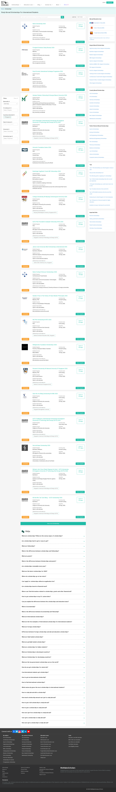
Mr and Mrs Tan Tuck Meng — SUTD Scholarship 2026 (47, 497)
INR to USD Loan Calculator (74, 739)
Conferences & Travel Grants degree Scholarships (100, 76)
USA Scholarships (93, 93)
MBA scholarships (7, 748)
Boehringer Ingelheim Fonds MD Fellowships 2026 (47, 171)
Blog (3, 771)
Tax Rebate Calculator (73, 744)
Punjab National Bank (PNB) (100, 32)
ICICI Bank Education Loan (46, 755)
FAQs (3, 775)
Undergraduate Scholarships (9, 751)
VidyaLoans (43, 757)
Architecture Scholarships (9, 739)
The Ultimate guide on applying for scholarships (100, 175)
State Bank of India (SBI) (99, 22)
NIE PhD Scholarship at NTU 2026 (42, 319)
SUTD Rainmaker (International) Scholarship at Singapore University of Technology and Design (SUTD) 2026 (48, 121)
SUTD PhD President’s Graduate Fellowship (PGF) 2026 (48, 222)
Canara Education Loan (45, 746)
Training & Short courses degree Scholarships (99, 73)
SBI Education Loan (44, 739)
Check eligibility (80, 41)
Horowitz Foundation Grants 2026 (42, 147)
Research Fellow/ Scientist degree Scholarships (100, 79)
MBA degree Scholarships (95, 57)
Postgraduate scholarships (9, 762)
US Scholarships (25, 737)
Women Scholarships (94, 215)
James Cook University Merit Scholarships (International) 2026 (50, 247)
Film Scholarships (93, 141)
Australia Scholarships (94, 102)
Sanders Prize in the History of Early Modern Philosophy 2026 (50, 296)
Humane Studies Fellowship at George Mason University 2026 (50, 95)
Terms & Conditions (25, 767)
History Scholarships (94, 154)
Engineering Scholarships (8, 744)
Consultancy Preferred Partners (46, 772)
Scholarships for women (8, 759)
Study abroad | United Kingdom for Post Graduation (101, 197)
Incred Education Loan (45, 748)
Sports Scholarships (94, 129)
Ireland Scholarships (94, 109)
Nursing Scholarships (94, 132)
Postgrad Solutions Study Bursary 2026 (43, 47)
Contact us (4, 776)
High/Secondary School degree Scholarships (99, 48)
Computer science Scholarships (96, 157)
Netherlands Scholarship (27, 755)
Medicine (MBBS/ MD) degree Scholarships (99, 64)
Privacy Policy (24, 769)
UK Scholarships (93, 96)
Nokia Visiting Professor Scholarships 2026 (45, 272)
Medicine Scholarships (94, 148)
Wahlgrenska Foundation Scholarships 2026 (45, 344)
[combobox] (10, 103)
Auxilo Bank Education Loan (46, 753)
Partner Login (42, 767)
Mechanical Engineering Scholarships (98, 138)
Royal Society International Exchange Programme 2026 (48, 71)
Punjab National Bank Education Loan (48, 751)
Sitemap (23, 773)
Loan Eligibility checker (73, 746)
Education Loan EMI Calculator (75, 737)
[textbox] (11, 110)
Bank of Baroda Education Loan (47, 742)
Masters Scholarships (8, 753)
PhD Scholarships (7, 755)
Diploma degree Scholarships (96, 61)
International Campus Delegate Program (46, 770)
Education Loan (43, 737)
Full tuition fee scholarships (95, 228)
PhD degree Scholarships (95, 67)
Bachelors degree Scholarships (96, 51)
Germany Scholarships (94, 99)
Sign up (110, 2)
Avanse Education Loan (45, 744)
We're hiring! (5, 767)
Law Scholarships (93, 151)
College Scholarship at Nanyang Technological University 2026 (50, 196)
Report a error (42, 774)
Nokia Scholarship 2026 (39, 23)
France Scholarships (94, 112)
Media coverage (24, 771)
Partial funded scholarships (95, 225)
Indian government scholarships (96, 218)
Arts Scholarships (7, 737)
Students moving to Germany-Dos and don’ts (99, 205)
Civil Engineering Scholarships (96, 135)
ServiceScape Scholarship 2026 (41, 445)
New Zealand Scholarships (95, 115)
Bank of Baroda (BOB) (99, 27)
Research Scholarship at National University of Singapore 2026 (50, 368)
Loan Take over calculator (74, 742)
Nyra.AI (66, 4)
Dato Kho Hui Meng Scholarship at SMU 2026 (45, 393)
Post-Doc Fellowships (8, 757)
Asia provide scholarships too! (96, 172)
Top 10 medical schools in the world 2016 (98, 189)
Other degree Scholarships (95, 83)
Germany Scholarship (26, 742)
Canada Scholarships (94, 106)
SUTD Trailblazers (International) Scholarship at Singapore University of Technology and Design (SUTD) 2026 (49, 419)
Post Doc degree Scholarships (96, 70)
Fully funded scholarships (95, 221)
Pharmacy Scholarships (94, 144)
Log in (104, 2)
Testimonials (5, 773)
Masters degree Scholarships (96, 54)
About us (4, 769)
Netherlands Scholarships (95, 118)
